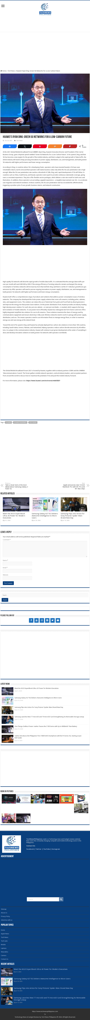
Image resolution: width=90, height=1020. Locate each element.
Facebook (30, 849)
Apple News (5, 934)
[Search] (61, 899)
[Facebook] (31, 620)
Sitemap (3, 909)
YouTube (46, 849)
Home (4, 71)
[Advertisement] (45, 24)
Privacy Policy (5, 916)
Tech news (33, 422)
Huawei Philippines (20, 422)
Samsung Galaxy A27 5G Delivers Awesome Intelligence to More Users (45, 516)
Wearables (4, 952)
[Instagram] (42, 620)
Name (5, 560)
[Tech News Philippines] (45, 9)
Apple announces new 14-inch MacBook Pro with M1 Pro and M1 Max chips (74, 486)
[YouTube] (36, 620)
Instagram (56, 849)
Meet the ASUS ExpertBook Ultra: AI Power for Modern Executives (14, 516)
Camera (3, 955)
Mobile (3, 944)
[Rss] (45, 1014)
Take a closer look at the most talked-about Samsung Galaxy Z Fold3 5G (16, 486)
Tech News (11, 71)
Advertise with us (6, 920)
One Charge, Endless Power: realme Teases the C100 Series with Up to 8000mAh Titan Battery (46, 726)
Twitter (39, 849)
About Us (4, 913)
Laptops (3, 948)
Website (5, 575)
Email (5, 568)
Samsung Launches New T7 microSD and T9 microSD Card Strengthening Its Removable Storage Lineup (49, 717)
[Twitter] (52, 620)
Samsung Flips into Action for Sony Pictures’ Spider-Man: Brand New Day (73, 516)
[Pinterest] (47, 620)
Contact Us (4, 959)
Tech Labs (4, 941)
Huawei (8, 422)
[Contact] (58, 620)
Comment (7, 540)
